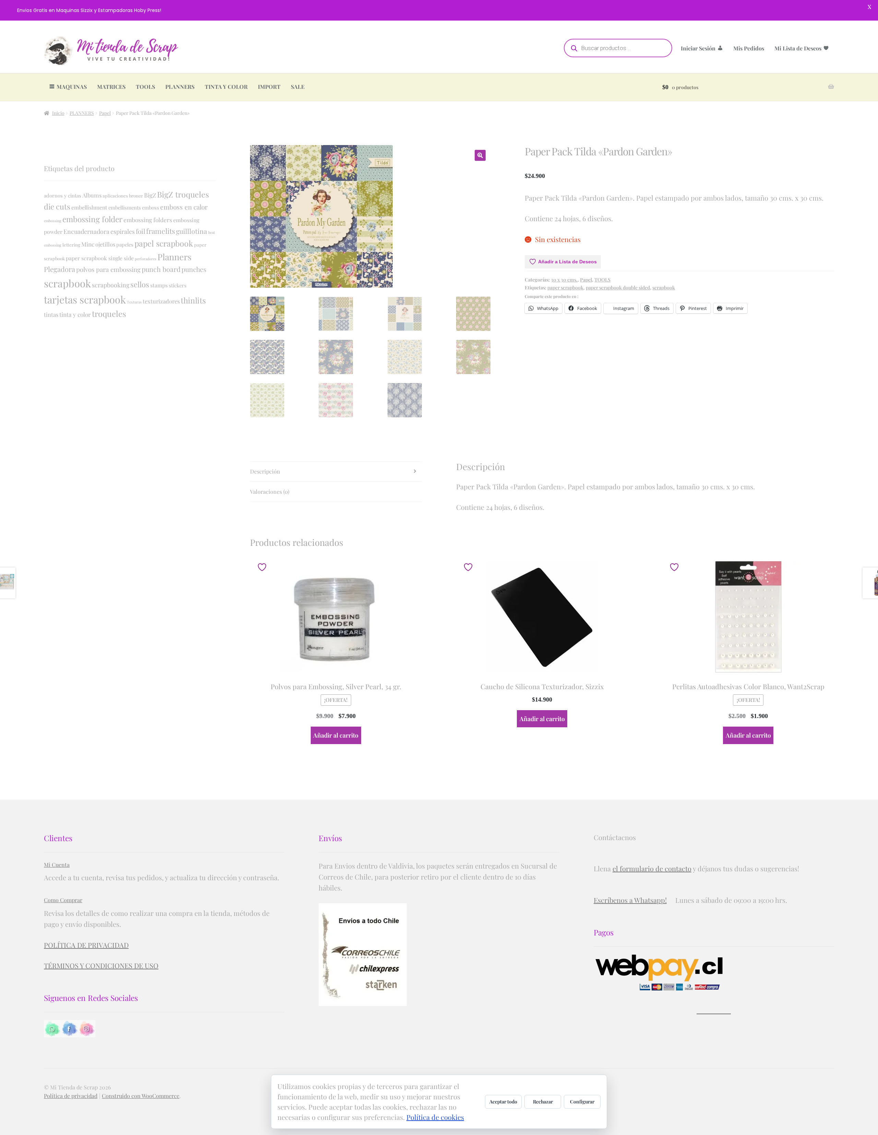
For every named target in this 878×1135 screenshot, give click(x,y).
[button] (480, 155)
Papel (105, 113)
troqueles (109, 313)
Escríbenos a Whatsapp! (630, 900)
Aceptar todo (503, 1101)
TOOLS (145, 86)
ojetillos (105, 244)
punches (193, 269)
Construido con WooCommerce (140, 1095)
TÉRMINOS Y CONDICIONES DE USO (101, 965)
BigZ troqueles (183, 194)
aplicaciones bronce (123, 196)
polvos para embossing (108, 269)
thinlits (193, 300)
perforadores (145, 258)
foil (140, 231)
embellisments (124, 207)
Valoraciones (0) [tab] (269, 491)
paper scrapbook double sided (618, 287)
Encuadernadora (86, 231)
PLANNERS (179, 86)
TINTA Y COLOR (226, 86)
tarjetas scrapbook (85, 299)
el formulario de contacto (652, 868)
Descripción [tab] (265, 471)
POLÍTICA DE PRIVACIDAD (86, 944)
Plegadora (59, 269)
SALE (298, 86)
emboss (150, 207)
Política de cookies (435, 1117)
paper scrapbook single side (100, 258)
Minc (87, 244)
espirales (122, 231)
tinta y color (75, 314)
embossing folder (92, 219)
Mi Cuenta (57, 864)
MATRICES (111, 86)
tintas (51, 314)
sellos (139, 284)
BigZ (150, 195)
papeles (124, 244)
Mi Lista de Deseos (797, 48)
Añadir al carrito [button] (335, 735)
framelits (160, 231)
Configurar (582, 1101)
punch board (161, 269)
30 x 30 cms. (564, 279)
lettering (71, 245)
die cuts (57, 206)
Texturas (134, 301)
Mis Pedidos (748, 48)
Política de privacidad (70, 1095)
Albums (92, 195)
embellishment (89, 207)
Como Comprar (63, 900)
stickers (178, 285)
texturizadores (161, 301)
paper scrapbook (565, 287)
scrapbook (663, 287)
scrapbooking (110, 285)
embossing (52, 220)
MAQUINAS (72, 86)
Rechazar (543, 1101)
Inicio (58, 113)
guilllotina (191, 231)
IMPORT (269, 86)
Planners (174, 256)
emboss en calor (183, 206)
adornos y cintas (62, 195)
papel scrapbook (163, 243)
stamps (159, 285)
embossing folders (147, 220)
